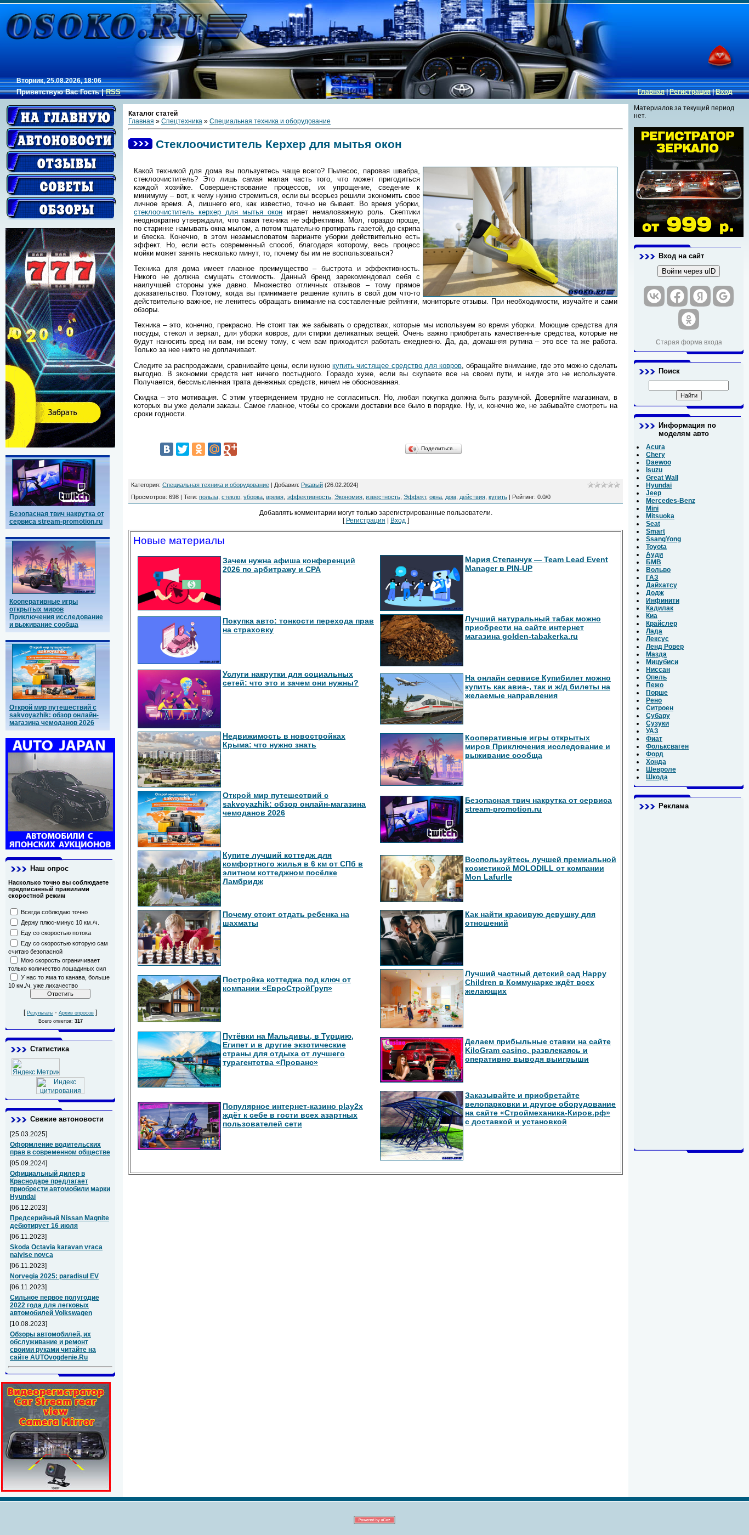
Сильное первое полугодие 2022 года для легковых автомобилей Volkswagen (54, 1305)
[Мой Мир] (214, 449)
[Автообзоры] (61, 208)
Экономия (348, 497)
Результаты (40, 1013)
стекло (231, 497)
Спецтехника (181, 121)
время (274, 497)
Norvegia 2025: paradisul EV (54, 1276)
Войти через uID (689, 271)
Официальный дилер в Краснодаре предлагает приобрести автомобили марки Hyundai (60, 1185)
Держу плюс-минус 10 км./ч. (60, 922)
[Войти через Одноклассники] (688, 319)
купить (498, 497)
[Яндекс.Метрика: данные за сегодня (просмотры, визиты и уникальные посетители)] (36, 1066)
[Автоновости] (61, 139)
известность (383, 497)
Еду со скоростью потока (56, 933)
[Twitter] (182, 449)
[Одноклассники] (198, 449)
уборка (253, 497)
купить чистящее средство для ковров (396, 365)
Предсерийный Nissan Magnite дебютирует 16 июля (59, 1222)
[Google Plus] (230, 449)
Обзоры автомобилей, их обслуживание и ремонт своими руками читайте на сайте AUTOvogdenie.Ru (53, 1345)
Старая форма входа (689, 342)
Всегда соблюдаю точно (54, 912)
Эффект (415, 497)
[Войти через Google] (723, 296)
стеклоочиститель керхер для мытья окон (208, 212)
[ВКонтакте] (166, 449)
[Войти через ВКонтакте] (654, 296)
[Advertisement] (689, 980)
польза (208, 497)
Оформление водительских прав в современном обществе (60, 1148)
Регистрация (690, 91)
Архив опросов (76, 1013)
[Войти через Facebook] (677, 296)
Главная (651, 91)
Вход (724, 91)
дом (450, 497)
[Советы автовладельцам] (61, 185)
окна (435, 497)
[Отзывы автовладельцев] (61, 162)
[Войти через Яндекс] (700, 296)
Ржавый (312, 485)
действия (472, 497)
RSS (113, 92)
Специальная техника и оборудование (270, 121)
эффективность (309, 497)
